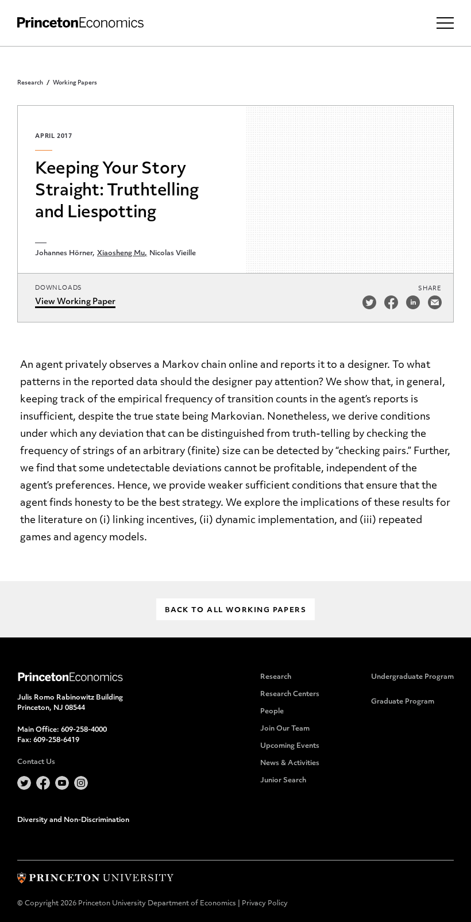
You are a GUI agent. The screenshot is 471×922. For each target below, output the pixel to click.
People (272, 711)
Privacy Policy (265, 903)
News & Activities (289, 763)
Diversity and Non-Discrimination (73, 820)
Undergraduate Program (412, 677)
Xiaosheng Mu (121, 253)
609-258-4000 (84, 730)
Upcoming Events (289, 746)
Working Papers (75, 83)
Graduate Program (402, 701)
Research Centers (289, 694)
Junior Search (283, 780)
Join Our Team (285, 728)
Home (80, 22)
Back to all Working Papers (235, 610)
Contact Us (36, 762)
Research (30, 83)
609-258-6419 (56, 740)
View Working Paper (75, 302)
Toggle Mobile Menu (445, 23)
